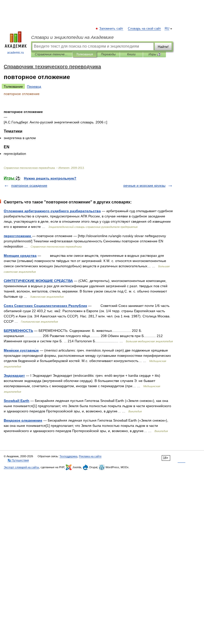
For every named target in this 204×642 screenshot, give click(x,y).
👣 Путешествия (18, 460)
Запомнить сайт (111, 28)
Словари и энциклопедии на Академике (72, 37)
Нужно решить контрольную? (50, 178)
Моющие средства (20, 256)
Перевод (34, 87)
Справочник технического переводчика (51, 54)
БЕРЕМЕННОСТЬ (18, 331)
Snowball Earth (16, 401)
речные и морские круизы (144, 185)
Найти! (163, 47)
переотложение (18, 236)
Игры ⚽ (155, 54)
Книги (131, 54)
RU (167, 28)
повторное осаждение (29, 185)
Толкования (84, 54)
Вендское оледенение (23, 420)
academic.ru (15, 52)
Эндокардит (14, 375)
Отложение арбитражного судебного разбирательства (52, 211)
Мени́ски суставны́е (21, 350)
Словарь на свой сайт (144, 28)
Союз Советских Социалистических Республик (45, 306)
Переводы (108, 54)
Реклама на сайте (90, 456)
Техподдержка (68, 456)
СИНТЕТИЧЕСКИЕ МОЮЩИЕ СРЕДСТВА (38, 281)
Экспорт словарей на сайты (21, 467)
